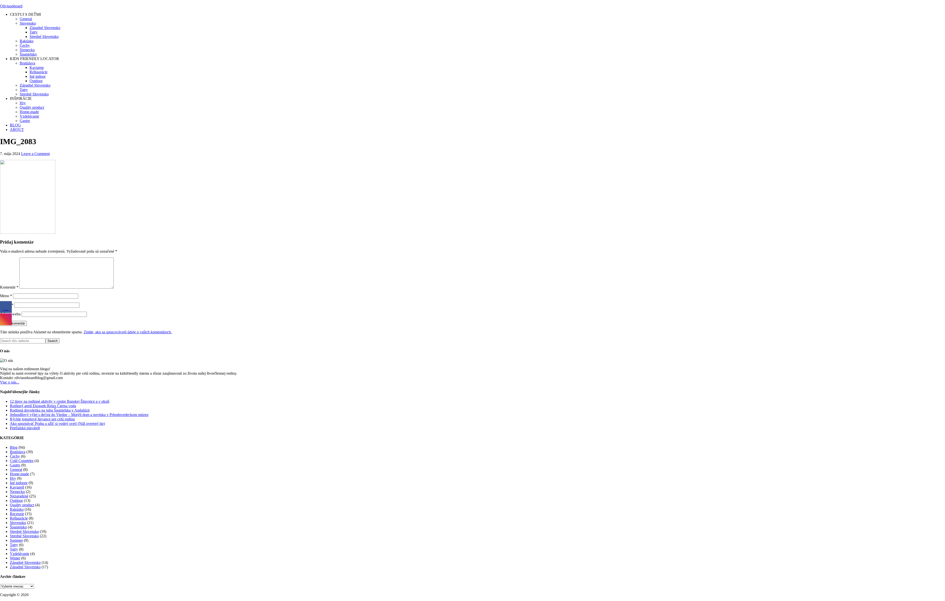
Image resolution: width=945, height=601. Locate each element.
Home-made (19, 474)
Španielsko (18, 527)
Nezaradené (19, 496)
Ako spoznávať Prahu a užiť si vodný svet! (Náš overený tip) (57, 423)
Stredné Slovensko (24, 531)
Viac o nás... (9, 382)
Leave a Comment (35, 154)
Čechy (15, 456)
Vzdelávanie (19, 554)
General (16, 469)
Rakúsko (17, 509)
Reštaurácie (19, 518)
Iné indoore (19, 483)
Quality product (22, 505)
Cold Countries (21, 461)
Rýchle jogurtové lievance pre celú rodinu (42, 419)
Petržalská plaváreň (25, 428)
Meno (6, 296)
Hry (13, 478)
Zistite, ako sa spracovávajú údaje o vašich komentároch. (128, 332)
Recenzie (17, 514)
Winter (15, 558)
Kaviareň (17, 487)
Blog (13, 447)
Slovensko (18, 523)
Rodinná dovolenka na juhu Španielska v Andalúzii (50, 410)
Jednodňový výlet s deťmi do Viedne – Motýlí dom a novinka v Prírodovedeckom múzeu (79, 415)
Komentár (9, 287)
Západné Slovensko (25, 562)
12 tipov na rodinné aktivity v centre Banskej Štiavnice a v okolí (59, 401)
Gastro (15, 465)
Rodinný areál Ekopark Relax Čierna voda (43, 406)
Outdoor (16, 500)
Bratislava (17, 452)
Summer (16, 540)
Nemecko (17, 492)
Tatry (14, 545)
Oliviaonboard (11, 6)
